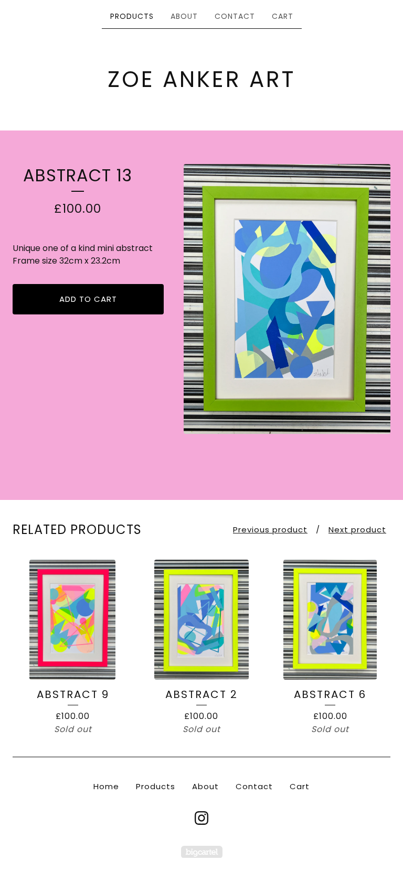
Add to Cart (88, 298)
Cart (282, 16)
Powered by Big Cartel (201, 852)
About (184, 16)
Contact (235, 16)
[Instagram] (201, 818)
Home (106, 786)
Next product (357, 529)
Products (132, 16)
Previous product (270, 529)
